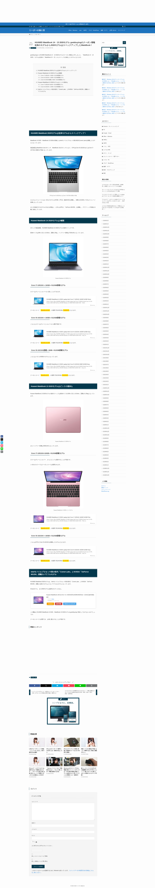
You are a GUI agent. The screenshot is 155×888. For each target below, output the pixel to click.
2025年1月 (106, 224)
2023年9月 (106, 277)
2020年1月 (106, 424)
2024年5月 (106, 250)
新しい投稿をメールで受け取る (39, 861)
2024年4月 (106, 254)
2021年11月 (106, 351)
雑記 (104, 173)
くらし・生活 (106, 146)
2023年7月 (106, 284)
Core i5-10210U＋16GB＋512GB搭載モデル (52, 77)
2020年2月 (106, 421)
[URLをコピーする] (91, 685)
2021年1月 (106, 384)
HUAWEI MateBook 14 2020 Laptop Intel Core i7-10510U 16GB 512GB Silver (68, 299)
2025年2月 (106, 220)
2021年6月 (106, 368)
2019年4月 (106, 455)
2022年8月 (106, 321)
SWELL (105, 139)
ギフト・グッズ (107, 153)
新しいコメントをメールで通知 (39, 856)
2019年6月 (106, 448)
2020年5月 (106, 411)
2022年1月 (106, 344)
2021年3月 (106, 378)
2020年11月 (106, 391)
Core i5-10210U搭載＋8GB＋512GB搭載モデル (53, 79)
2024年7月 (106, 244)
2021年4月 (106, 374)
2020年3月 (106, 418)
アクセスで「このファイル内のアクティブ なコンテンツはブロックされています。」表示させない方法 (113, 201)
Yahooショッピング (70, 603)
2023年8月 (106, 280)
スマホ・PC (33, 47)
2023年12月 (106, 267)
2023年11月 (106, 270)
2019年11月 (106, 431)
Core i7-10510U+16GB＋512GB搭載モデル (52, 84)
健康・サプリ (106, 166)
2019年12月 (106, 428)
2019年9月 (106, 438)
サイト (33, 835)
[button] (34, 685)
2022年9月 (106, 317)
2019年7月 (106, 445)
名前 (33, 823)
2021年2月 (106, 381)
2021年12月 (106, 347)
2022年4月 (106, 334)
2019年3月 (106, 458)
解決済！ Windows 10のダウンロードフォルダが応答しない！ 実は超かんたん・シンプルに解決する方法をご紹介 (113, 81)
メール (34, 829)
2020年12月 (106, 388)
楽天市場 (58, 603)
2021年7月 (106, 364)
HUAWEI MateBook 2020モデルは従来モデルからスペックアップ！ (57, 70)
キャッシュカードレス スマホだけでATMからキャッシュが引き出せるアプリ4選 (113, 190)
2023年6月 (106, 287)
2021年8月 (106, 361)
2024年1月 (106, 264)
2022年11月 (106, 311)
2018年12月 (106, 468)
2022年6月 (106, 327)
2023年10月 (106, 274)
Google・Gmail (107, 133)
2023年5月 (106, 291)
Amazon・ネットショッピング (111, 126)
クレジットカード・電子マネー (111, 156)
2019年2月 (106, 461)
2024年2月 (106, 260)
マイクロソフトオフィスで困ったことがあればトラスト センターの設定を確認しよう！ (113, 195)
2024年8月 (106, 240)
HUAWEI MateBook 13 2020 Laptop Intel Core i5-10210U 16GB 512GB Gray (68, 549)
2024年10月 (106, 234)
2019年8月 (106, 441)
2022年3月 (106, 337)
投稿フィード (104, 487)
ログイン (103, 485)
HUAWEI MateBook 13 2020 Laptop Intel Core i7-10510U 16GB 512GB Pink (68, 517)
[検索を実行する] (124, 42)
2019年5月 (106, 451)
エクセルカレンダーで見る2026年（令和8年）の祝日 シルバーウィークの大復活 (112, 185)
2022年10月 (106, 314)
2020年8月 (106, 401)
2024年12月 (106, 227)
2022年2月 (106, 341)
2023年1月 (106, 304)
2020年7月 (106, 404)
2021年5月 (106, 371)
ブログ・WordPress (108, 163)
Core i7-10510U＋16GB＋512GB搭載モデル (52, 75)
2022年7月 (106, 324)
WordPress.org (105, 491)
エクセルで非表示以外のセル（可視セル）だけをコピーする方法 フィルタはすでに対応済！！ (113, 207)
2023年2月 (106, 301)
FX (104, 129)
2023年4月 (106, 294)
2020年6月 (106, 408)
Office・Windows (107, 136)
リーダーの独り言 (37, 30)
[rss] (123, 26)
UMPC (105, 143)
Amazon (50, 603)
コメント (35, 801)
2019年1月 (106, 465)
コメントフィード (105, 489)
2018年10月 (106, 475)
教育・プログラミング (109, 170)
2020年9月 (106, 398)
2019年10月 (106, 435)
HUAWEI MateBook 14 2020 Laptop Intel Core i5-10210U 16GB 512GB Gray (68, 331)
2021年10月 (106, 354)
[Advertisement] (48, 11)
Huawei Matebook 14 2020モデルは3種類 (50, 73)
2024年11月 (106, 230)
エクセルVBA (106, 149)
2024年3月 (106, 257)
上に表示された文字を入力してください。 (42, 845)
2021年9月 (106, 357)
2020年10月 (106, 394)
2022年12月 (106, 307)
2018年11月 (106, 471)
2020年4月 (106, 414)
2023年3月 (106, 297)
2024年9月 (106, 237)
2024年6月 (106, 247)
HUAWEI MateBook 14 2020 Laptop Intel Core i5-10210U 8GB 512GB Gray (68, 364)
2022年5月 (106, 331)
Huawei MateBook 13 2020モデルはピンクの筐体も (53, 82)
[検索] (125, 26)
